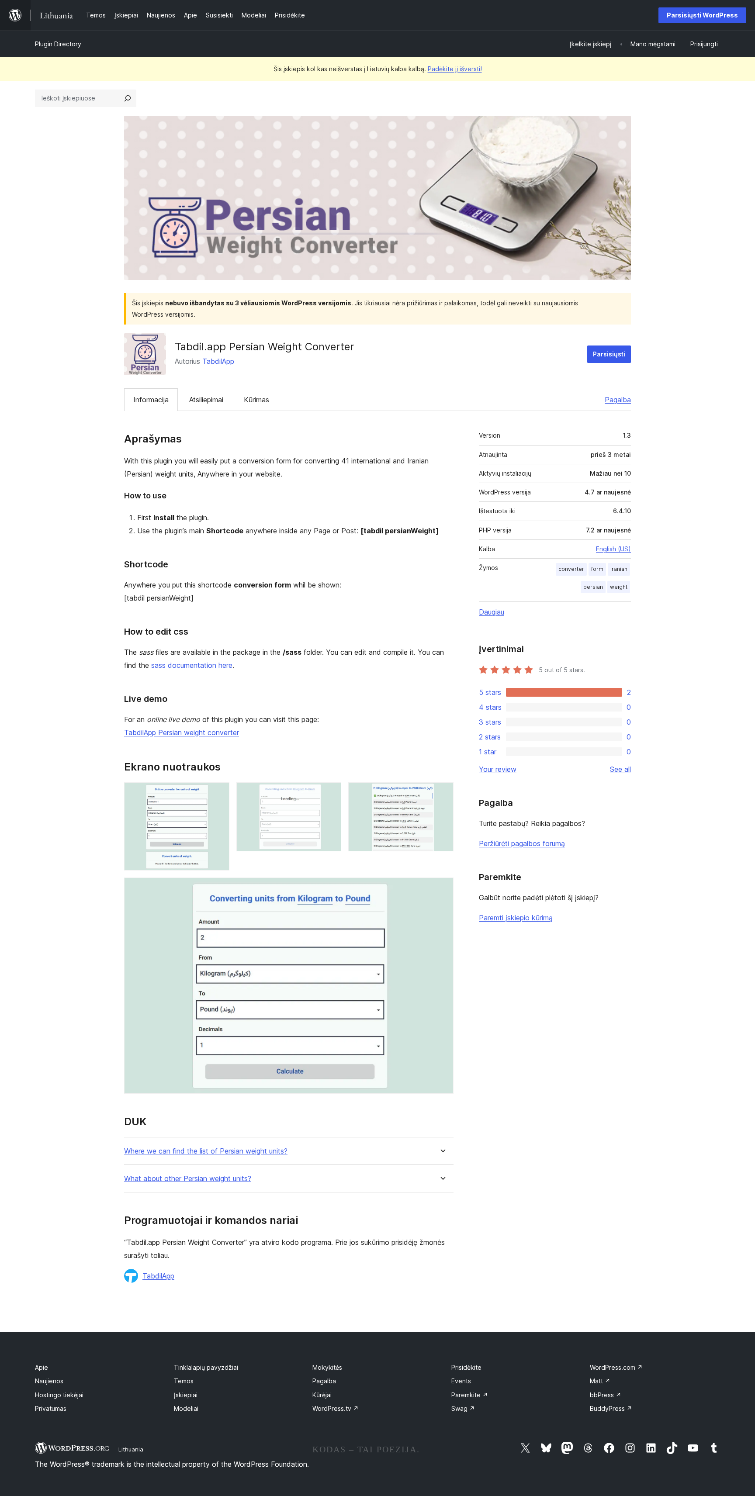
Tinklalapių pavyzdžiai (206, 1367)
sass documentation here (191, 665)
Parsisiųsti (609, 354)
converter (571, 569)
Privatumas (50, 1408)
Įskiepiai (185, 1395)
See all (620, 769)
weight (618, 587)
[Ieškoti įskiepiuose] (127, 98)
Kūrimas (256, 399)
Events (461, 1381)
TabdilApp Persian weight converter (181, 732)
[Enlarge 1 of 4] (217, 794)
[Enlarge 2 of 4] (329, 794)
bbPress (605, 1395)
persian (593, 587)
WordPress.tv (335, 1408)
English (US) (613, 549)
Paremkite (469, 1395)
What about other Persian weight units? (187, 1179)
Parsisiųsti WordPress (702, 15)
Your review (497, 769)
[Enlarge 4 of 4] (441, 889)
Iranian (618, 569)
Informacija (151, 399)
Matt (600, 1381)
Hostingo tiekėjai (59, 1395)
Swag (463, 1408)
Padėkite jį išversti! (455, 69)
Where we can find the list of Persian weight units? (205, 1151)
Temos (184, 1381)
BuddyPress (611, 1408)
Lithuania (130, 1449)
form (597, 569)
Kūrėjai (322, 1395)
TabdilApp (218, 361)
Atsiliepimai (206, 399)
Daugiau (491, 612)
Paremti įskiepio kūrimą (516, 917)
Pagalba (618, 399)
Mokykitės (327, 1367)
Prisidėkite (466, 1367)
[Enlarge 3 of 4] (441, 794)
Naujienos (49, 1381)
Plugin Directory (58, 44)
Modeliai (186, 1408)
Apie (41, 1367)
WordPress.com (616, 1367)
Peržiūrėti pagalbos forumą (522, 843)
